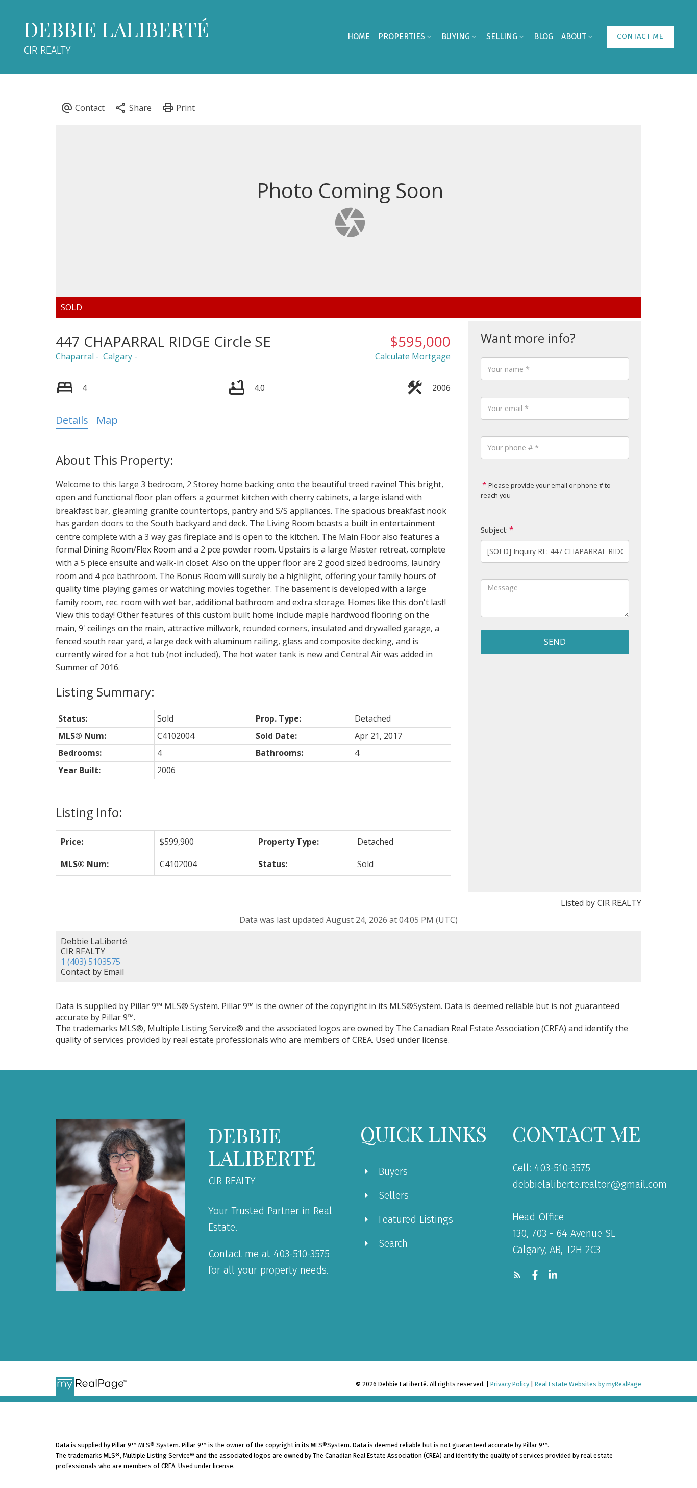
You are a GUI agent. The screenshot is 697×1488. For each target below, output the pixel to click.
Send (555, 641)
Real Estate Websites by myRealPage (588, 1384)
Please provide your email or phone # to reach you (546, 490)
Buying (455, 36)
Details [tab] (72, 420)
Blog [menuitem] (543, 36)
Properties (401, 36)
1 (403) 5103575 (90, 961)
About (573, 36)
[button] (640, 37)
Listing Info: (89, 812)
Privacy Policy (509, 1384)
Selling (501, 36)
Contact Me (640, 36)
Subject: (494, 530)
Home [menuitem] (358, 36)
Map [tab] (107, 420)
